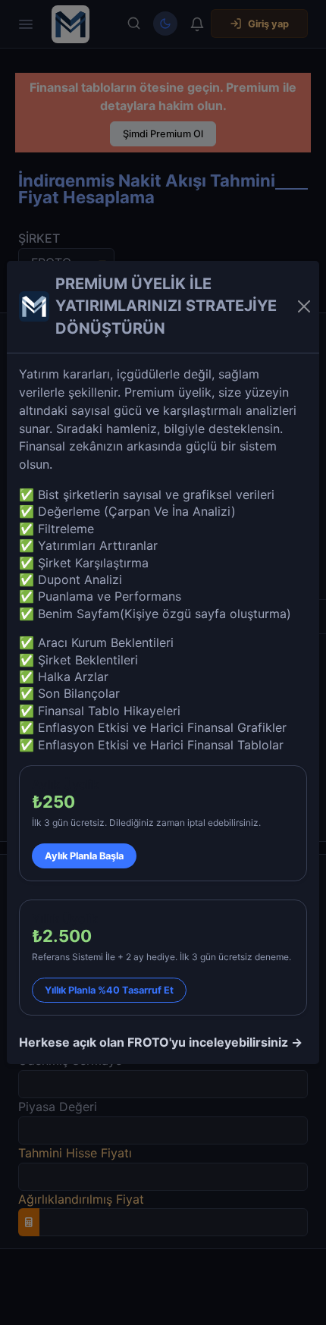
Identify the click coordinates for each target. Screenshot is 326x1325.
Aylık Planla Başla (84, 856)
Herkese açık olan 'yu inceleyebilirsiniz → (160, 1042)
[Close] (304, 306)
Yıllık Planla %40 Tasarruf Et (109, 990)
